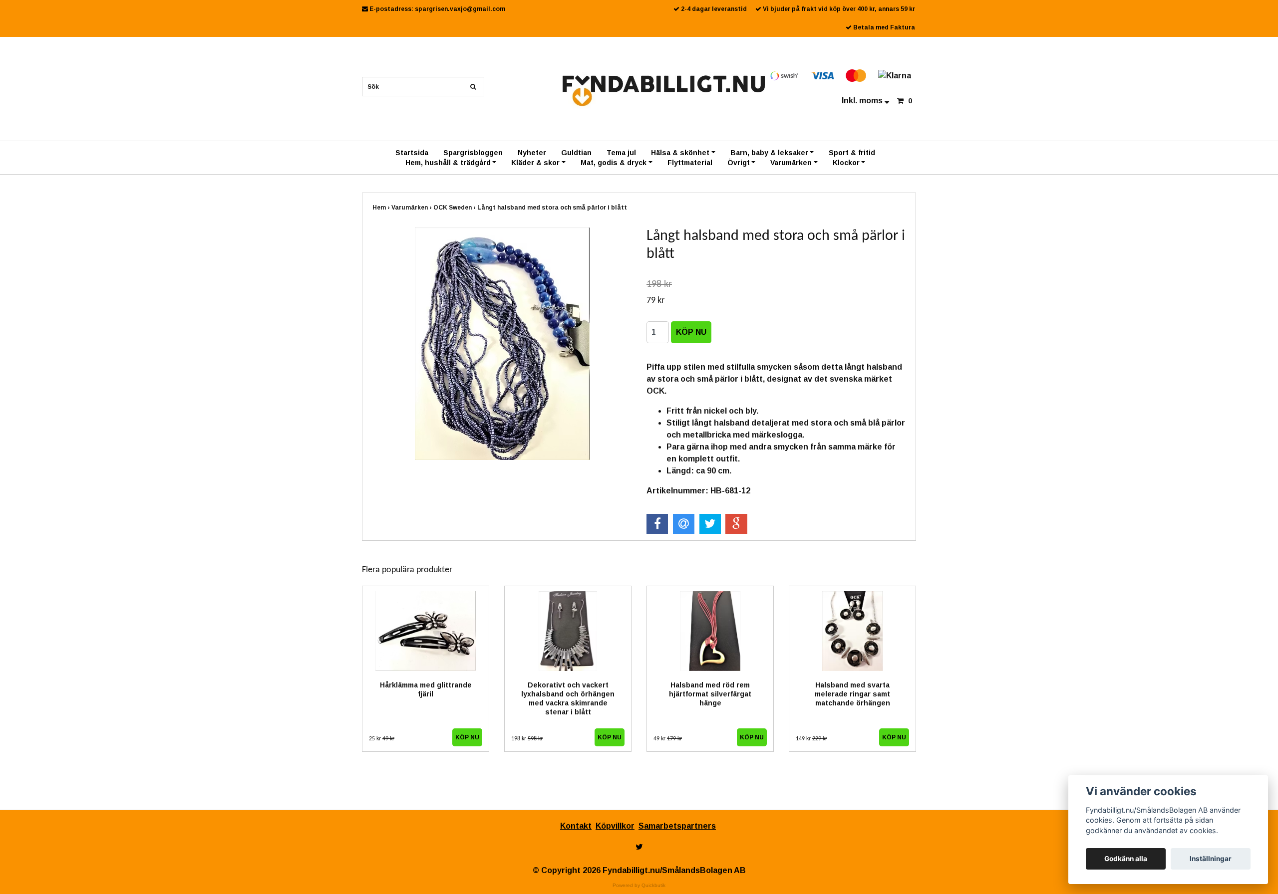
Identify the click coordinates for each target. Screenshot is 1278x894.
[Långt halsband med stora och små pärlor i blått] (502, 343)
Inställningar (1211, 859)
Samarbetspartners (677, 826)
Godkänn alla (1125, 859)
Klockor (846, 163)
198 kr (527, 739)
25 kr (381, 739)
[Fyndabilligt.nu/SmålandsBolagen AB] (664, 90)
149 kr (811, 739)
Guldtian (576, 153)
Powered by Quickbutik (639, 885)
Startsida (411, 153)
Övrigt (738, 163)
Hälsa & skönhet (680, 153)
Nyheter (532, 153)
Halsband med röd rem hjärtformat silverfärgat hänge (710, 694)
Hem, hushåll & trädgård (448, 163)
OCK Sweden (455, 207)
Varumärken (791, 163)
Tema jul (621, 153)
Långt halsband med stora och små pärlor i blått (553, 207)
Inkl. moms (863, 100)
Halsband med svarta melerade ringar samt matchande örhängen (852, 694)
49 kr (667, 739)
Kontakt (576, 826)
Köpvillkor (615, 826)
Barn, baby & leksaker (769, 153)
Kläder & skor (535, 163)
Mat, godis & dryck (613, 163)
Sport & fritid (852, 153)
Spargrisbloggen (473, 153)
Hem (381, 207)
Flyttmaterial (689, 163)
